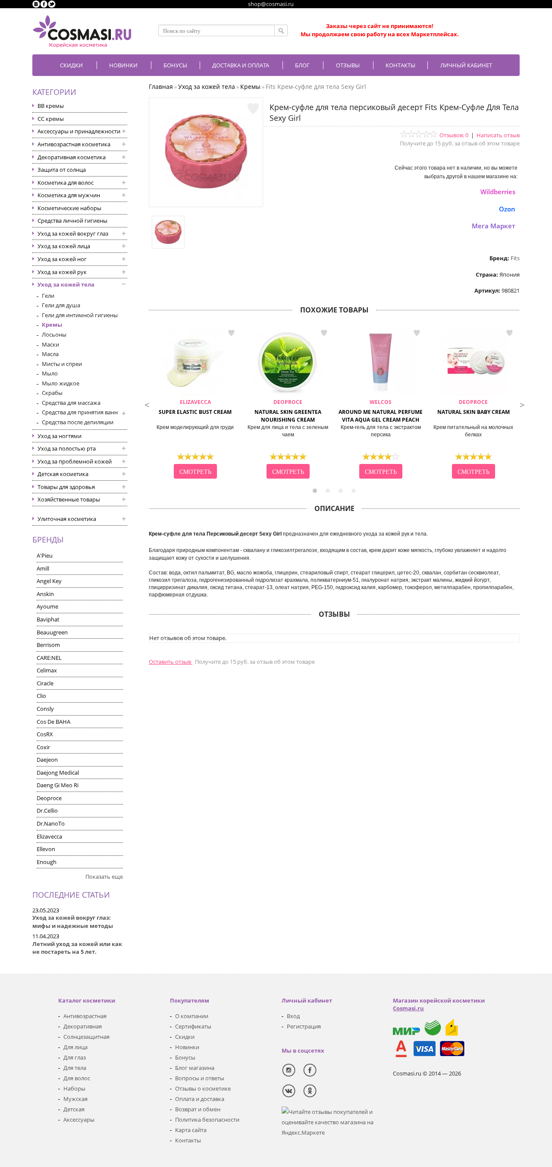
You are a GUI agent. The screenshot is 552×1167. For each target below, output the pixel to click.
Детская (74, 1109)
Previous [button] (146, 404)
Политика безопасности (207, 1119)
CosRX (45, 734)
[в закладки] (253, 108)
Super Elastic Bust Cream (195, 407)
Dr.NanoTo (51, 823)
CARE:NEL (49, 658)
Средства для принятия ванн (80, 412)
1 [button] (314, 490)
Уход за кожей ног (62, 259)
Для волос (76, 1078)
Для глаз (74, 1057)
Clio (41, 696)
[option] (195, 404)
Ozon (507, 209)
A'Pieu (45, 555)
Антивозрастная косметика (74, 144)
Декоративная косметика (72, 157)
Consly (45, 709)
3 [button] (340, 490)
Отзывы (348, 65)
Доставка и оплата (240, 65)
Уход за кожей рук (62, 272)
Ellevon (46, 849)
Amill (43, 568)
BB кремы (51, 106)
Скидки (71, 65)
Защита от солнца (62, 169)
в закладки (231, 333)
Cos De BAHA (53, 721)
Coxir (43, 747)
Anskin (45, 594)
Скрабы (52, 393)
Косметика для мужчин (69, 195)
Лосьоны (54, 334)
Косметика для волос (66, 182)
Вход (293, 1016)
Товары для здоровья (66, 487)
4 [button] (353, 490)
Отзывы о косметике (203, 1088)
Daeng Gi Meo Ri (57, 785)
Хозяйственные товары (69, 499)
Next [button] (521, 404)
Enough (46, 862)
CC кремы (51, 119)
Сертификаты (193, 1026)
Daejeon (47, 759)
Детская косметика (63, 474)
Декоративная (82, 1026)
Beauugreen (52, 632)
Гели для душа (61, 305)
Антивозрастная (85, 1016)
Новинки (123, 65)
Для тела (74, 1068)
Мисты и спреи (62, 364)
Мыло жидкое (60, 383)
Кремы (52, 324)
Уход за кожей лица (64, 246)
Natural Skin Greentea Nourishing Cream (287, 411)
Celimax (47, 670)
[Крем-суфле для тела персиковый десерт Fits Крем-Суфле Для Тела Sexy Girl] (206, 198)
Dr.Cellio (47, 810)
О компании (191, 1016)
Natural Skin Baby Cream (473, 407)
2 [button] (327, 490)
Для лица (75, 1047)
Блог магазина (194, 1068)
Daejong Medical (58, 772)
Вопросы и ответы (199, 1078)
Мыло (50, 373)
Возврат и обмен (197, 1109)
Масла (50, 354)
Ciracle (45, 683)
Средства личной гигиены (72, 220)
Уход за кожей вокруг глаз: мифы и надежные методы (72, 922)
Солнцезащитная (86, 1037)
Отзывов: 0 (453, 135)
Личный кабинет (466, 65)
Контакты (400, 65)
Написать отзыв (498, 135)
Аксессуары (78, 1119)
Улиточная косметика (67, 519)
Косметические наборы (69, 208)
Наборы (74, 1088)
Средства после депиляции (77, 422)
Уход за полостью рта (67, 448)
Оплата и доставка (199, 1099)
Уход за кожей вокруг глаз (73, 233)
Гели (48, 296)
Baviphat (48, 619)
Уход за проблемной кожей (75, 461)
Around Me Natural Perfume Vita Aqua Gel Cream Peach (381, 411)
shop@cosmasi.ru (271, 4)
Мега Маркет (493, 225)
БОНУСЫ (175, 65)
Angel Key (49, 581)
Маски (50, 344)
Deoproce (49, 798)
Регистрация (304, 1026)
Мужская (75, 1099)
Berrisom (48, 645)
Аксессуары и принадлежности (79, 131)
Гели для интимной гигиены (80, 315)
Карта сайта (191, 1130)
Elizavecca (49, 836)
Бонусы (185, 1057)
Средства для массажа (71, 403)
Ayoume (47, 606)
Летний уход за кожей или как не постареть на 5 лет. (77, 948)
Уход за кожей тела (66, 284)
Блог (302, 65)
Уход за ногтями (60, 436)
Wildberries (497, 191)
